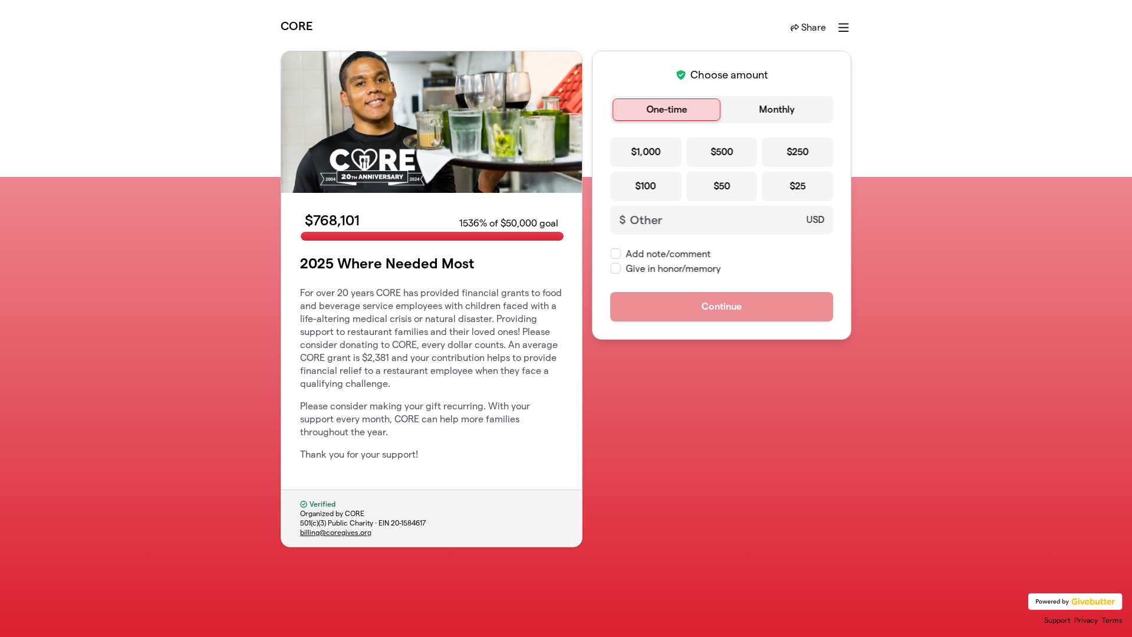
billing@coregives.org (335, 532)
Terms (1112, 620)
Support (1057, 620)
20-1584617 (408, 523)
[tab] (666, 109)
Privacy (1086, 620)
